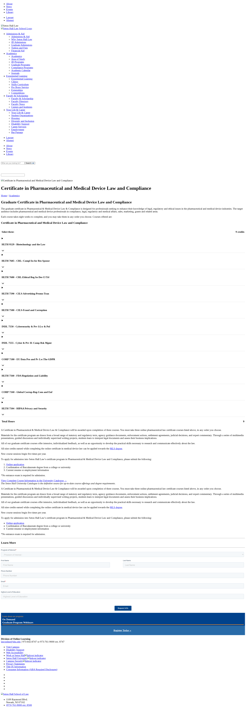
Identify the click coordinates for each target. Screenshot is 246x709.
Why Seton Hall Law (21, 39)
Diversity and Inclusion (22, 121)
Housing (15, 118)
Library (9, 12)
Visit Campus (12, 647)
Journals (15, 73)
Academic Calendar (20, 70)
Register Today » (122, 630)
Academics (11, 53)
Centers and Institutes (21, 107)
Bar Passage (17, 132)
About (9, 3)
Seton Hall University (16, 658)
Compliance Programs (22, 67)
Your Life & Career (15, 109)
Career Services (18, 126)
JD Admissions (18, 42)
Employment (17, 129)
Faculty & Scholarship (17, 95)
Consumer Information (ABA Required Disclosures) (31, 669)
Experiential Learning (16, 76)
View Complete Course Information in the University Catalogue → (34, 480)
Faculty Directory (19, 101)
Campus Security (14, 661)
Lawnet (9, 17)
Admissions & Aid (15, 33)
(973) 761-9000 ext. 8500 (19, 705)
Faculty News (18, 104)
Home (4, 195)
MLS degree (116, 448)
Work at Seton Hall (15, 655)
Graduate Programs (20, 64)
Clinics (14, 81)
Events (9, 9)
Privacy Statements (15, 664)
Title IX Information (16, 666)
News (9, 6)
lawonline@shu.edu (11, 641)
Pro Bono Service (20, 87)
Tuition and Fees (19, 47)
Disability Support (20, 124)
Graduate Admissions (21, 45)
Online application (15, 464)
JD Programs (17, 62)
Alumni (10, 20)
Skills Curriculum (20, 84)
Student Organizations (22, 115)
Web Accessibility (14, 652)
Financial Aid (17, 50)
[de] (245, 708)
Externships (17, 90)
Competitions (17, 93)
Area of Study (18, 59)
